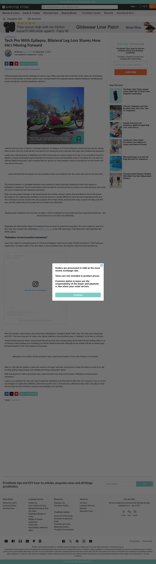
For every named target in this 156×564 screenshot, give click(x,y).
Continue (78, 295)
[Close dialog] (101, 265)
